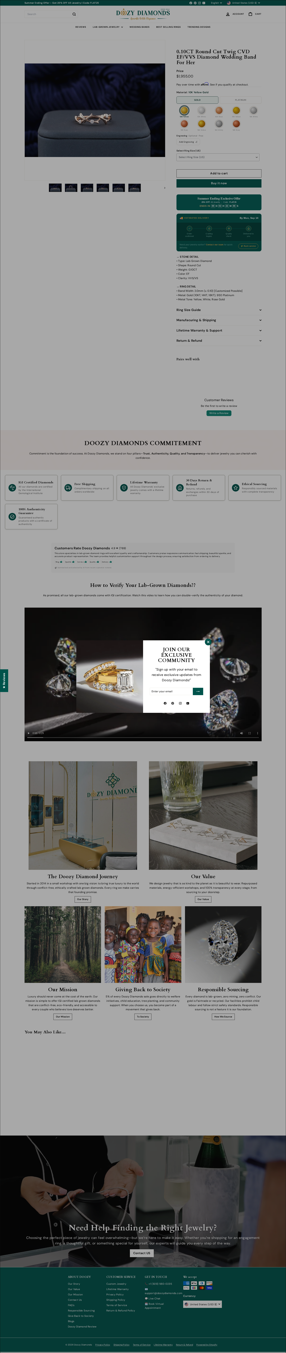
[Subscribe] (198, 691)
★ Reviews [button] (4, 680)
